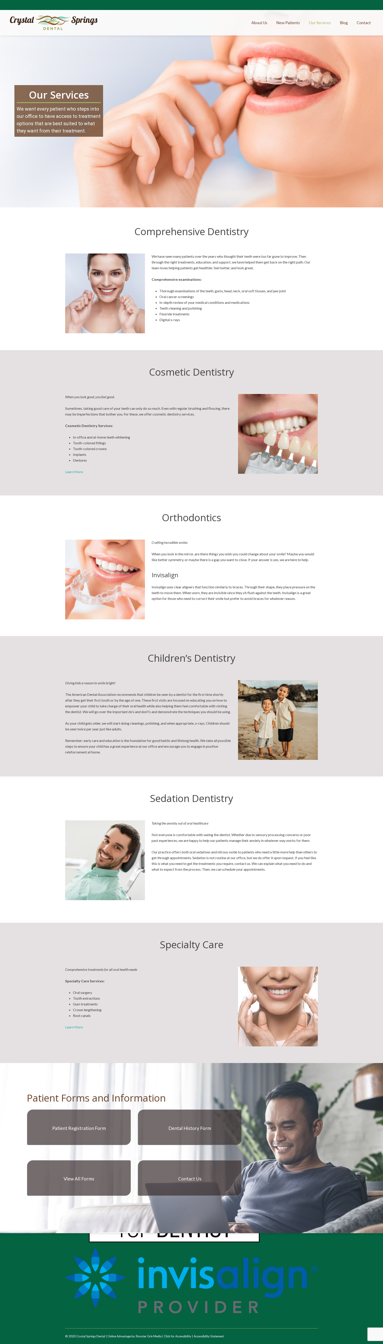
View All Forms (79, 1178)
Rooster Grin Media (149, 1336)
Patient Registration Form (79, 1128)
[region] (191, 103)
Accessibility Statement (209, 1336)
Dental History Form (189, 1128)
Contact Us (189, 1178)
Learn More (74, 472)
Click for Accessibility (177, 1336)
